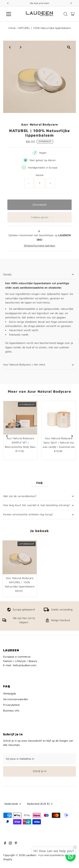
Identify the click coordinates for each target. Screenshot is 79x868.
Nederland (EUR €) (38, 803)
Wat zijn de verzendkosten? (19, 496)
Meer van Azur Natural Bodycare (39, 391)
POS (40, 855)
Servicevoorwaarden (15, 699)
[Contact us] (71, 856)
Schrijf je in (39, 771)
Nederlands (11, 803)
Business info (11, 710)
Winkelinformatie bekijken (39, 245)
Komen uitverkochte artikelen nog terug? (28, 514)
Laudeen (31, 855)
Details (7, 274)
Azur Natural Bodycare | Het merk (24, 364)
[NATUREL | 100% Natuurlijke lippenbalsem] (20, 557)
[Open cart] (73, 14)
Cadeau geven (39, 217)
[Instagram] (10, 844)
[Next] (20, 47)
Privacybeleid (11, 704)
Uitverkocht (39, 204)
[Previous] (10, 47)
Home (12, 28)
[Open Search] (65, 14)
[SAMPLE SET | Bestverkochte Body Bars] (20, 418)
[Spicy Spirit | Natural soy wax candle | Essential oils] (58, 418)
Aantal (39, 175)
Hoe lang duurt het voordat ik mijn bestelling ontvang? (36, 505)
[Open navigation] (12, 14)
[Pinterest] (16, 844)
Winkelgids (9, 693)
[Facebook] (5, 844)
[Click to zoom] (69, 47)
